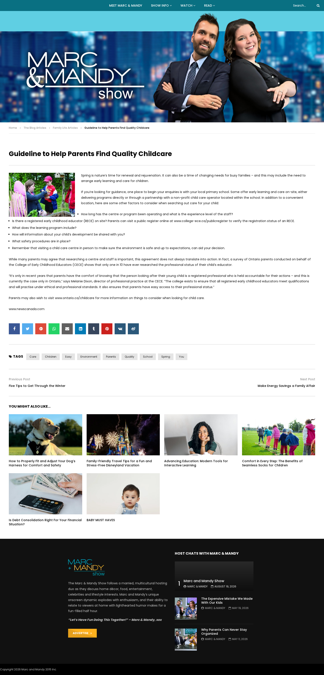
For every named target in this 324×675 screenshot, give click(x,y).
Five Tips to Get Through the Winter (37, 386)
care (33, 357)
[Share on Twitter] (27, 328)
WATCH (186, 5)
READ (208, 5)
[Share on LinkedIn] (80, 328)
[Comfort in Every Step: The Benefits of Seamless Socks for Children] (278, 434)
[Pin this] (106, 328)
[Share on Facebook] (14, 328)
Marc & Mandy (197, 586)
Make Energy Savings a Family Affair (286, 386)
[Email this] (67, 328)
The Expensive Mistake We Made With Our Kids (227, 600)
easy (68, 357)
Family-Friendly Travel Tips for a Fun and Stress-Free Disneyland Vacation (119, 463)
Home (13, 128)
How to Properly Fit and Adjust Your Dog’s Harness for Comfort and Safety (42, 463)
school (148, 357)
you (181, 357)
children (50, 357)
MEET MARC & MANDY (125, 5)
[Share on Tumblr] (93, 328)
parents (111, 357)
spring (165, 357)
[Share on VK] (120, 328)
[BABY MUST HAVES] (123, 493)
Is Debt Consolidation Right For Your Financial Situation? (45, 522)
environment (88, 357)
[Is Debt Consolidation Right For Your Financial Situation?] (45, 493)
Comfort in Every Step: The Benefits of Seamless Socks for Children (272, 463)
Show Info (160, 5)
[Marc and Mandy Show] (162, 66)
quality (129, 357)
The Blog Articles (35, 128)
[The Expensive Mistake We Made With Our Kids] (186, 609)
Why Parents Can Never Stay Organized (224, 631)
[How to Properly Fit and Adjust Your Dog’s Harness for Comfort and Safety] (45, 434)
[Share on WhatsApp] (54, 328)
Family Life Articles (65, 128)
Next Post (307, 379)
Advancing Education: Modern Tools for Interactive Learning (196, 463)
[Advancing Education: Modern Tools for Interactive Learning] (201, 434)
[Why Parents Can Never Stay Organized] (186, 640)
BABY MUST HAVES (101, 520)
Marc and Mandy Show (204, 580)
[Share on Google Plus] (40, 328)
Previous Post (19, 379)
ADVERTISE (81, 633)
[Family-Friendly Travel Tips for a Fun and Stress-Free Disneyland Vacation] (123, 434)
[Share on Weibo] (133, 328)
